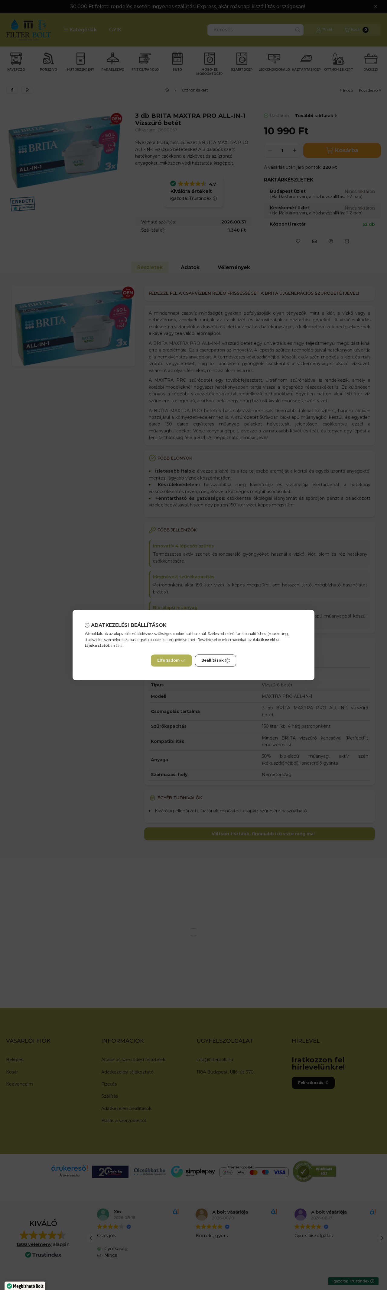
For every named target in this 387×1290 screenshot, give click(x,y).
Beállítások (212, 660)
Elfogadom (168, 660)
